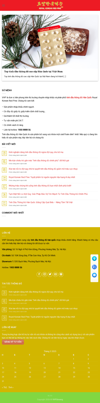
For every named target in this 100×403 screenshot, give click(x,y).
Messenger (94, 278)
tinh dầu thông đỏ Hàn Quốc (79, 97)
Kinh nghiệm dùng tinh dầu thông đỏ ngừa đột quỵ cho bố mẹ (36, 152)
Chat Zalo (94, 270)
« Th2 (4, 387)
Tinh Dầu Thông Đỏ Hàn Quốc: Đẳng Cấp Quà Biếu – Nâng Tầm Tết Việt (41, 202)
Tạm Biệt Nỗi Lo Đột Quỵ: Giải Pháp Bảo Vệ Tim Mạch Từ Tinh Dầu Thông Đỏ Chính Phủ (48, 194)
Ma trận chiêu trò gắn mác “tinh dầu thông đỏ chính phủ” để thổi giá (39, 160)
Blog (50, 396)
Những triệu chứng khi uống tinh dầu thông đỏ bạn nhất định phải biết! (40, 185)
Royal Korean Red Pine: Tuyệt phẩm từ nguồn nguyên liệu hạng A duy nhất (42, 177)
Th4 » (10, 387)
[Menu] (3, 5)
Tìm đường (94, 262)
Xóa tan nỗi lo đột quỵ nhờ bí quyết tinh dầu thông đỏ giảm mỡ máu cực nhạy (43, 169)
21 (59, 372)
